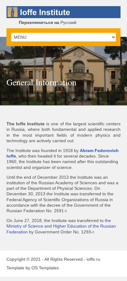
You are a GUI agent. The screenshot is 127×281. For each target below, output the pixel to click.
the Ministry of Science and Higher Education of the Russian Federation (61, 226)
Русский (47, 22)
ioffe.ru (93, 259)
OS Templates (45, 267)
